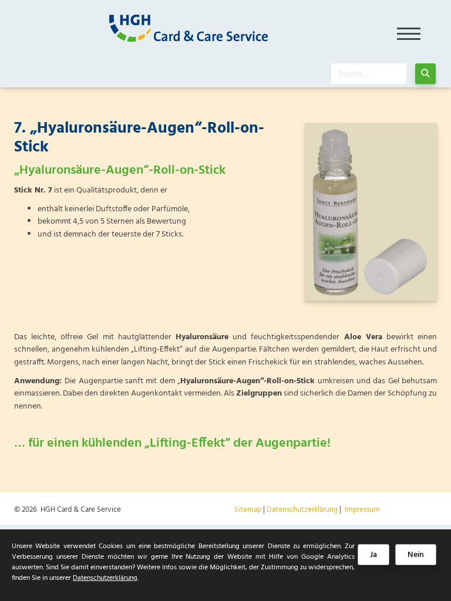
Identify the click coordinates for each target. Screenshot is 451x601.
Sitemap (247, 510)
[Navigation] (409, 29)
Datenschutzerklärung (302, 510)
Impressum (362, 510)
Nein (416, 555)
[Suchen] (425, 73)
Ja (373, 555)
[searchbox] (368, 73)
